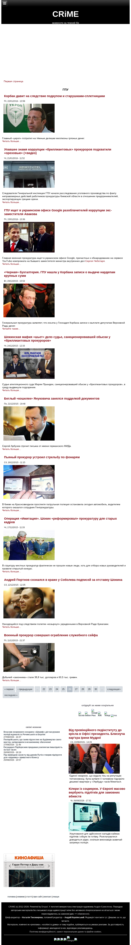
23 (50, 689)
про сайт (37, 897)
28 (83, 689)
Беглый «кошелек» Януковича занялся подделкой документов (51, 398)
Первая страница (13, 81)
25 (63, 689)
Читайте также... (11, 328)
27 (76, 689)
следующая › (114, 689)
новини (20, 897)
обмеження (83, 914)
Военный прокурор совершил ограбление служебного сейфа (51, 635)
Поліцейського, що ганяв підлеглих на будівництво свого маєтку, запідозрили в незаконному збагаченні (32, 740)
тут (105, 917)
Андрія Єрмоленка (103, 907)
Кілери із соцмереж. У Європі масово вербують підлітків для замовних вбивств (97, 792)
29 (89, 689)
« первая (8, 689)
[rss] (114, 715)
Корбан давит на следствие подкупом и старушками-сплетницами (54, 96)
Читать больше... (11, 141)
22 (44, 689)
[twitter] (88, 715)
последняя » (10, 695)
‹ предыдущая (25, 689)
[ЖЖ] (101, 715)
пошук (56, 897)
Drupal (44, 907)
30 (95, 689)
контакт (47, 897)
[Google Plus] (94, 715)
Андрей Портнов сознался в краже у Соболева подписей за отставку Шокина (63, 579)
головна (12, 897)
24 (57, 689)
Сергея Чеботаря (95, 261)
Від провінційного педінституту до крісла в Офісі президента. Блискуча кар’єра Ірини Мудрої (97, 733)
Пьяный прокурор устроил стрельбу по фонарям (42, 457)
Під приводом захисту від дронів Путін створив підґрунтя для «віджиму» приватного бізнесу (33, 756)
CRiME (65, 14)
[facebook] (81, 715)
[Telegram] (107, 715)
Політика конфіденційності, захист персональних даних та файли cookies (65, 932)
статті (29, 897)
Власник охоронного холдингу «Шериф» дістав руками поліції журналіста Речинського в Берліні (32, 733)
